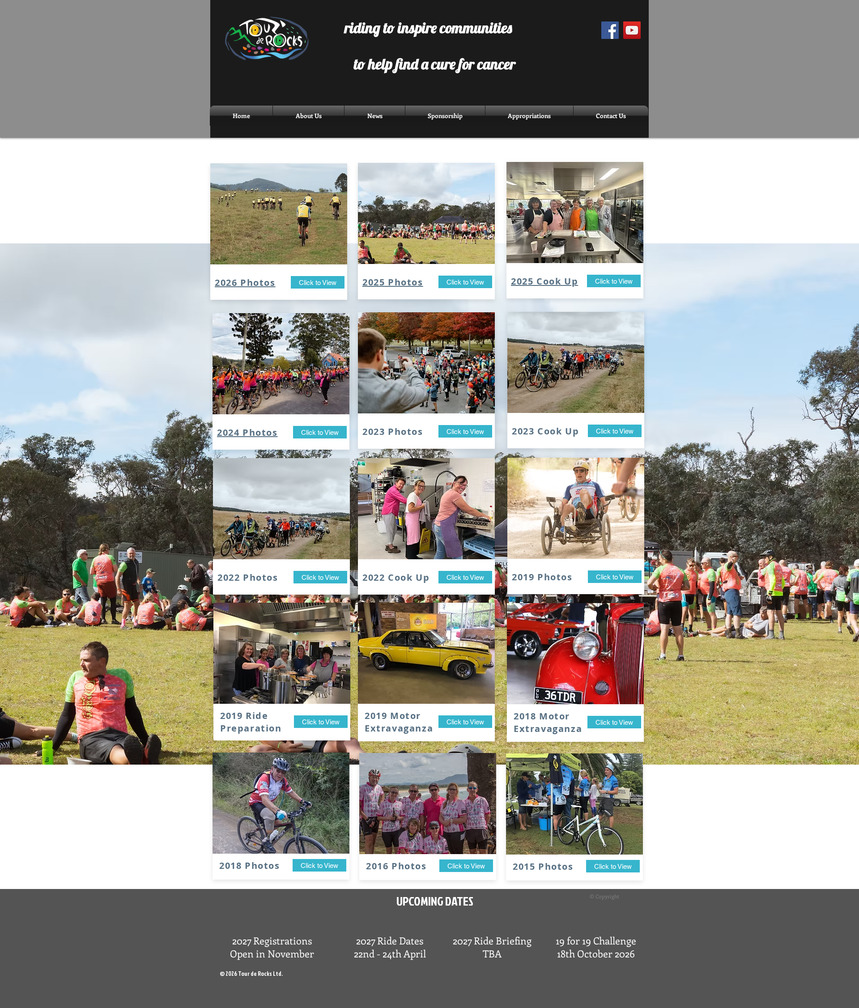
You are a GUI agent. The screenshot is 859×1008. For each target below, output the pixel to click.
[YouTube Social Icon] (632, 30)
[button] (374, 116)
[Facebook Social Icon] (610, 30)
